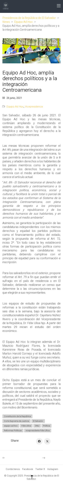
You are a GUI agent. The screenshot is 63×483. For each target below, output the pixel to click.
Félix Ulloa (26, 425)
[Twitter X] (47, 441)
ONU (37, 425)
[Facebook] (39, 441)
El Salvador (38, 421)
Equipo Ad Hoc (15, 106)
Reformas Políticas (13, 430)
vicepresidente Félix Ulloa (38, 430)
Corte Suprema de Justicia (16, 421)
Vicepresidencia (34, 106)
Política (46, 425)
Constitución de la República (17, 416)
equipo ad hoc (11, 425)
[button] (59, 5)
